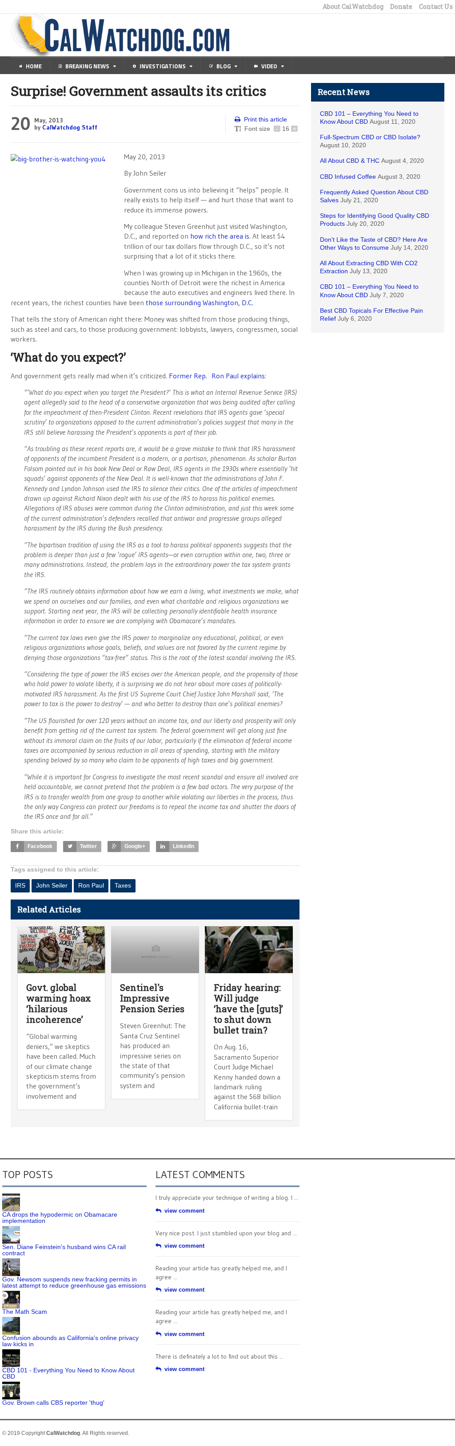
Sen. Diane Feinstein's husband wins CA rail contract (64, 1250)
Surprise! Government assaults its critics (138, 90)
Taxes (123, 885)
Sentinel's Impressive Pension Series (152, 998)
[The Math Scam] (11, 1293)
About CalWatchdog (353, 7)
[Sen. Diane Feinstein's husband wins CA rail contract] (11, 1229)
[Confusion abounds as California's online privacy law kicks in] (11, 1320)
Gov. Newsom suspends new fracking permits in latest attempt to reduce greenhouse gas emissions (74, 1282)
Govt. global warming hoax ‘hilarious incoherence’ (58, 1003)
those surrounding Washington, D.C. (199, 302)
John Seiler (52, 885)
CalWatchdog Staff (69, 127)
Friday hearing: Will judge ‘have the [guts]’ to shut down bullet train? (248, 1009)
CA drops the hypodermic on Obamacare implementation (59, 1217)
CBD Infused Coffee (348, 176)
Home (34, 66)
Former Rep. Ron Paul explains (217, 375)
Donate (401, 7)
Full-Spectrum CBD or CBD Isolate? (370, 137)
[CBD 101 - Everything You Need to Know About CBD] (11, 1352)
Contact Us (436, 7)
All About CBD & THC (349, 160)
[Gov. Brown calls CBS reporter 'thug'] (11, 1384)
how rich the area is (219, 236)
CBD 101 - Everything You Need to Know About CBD (68, 1373)
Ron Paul (91, 885)
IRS (20, 885)
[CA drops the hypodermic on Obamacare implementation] (11, 1196)
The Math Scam (24, 1311)
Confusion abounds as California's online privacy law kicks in (70, 1341)
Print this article (265, 119)
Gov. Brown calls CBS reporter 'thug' (53, 1402)
